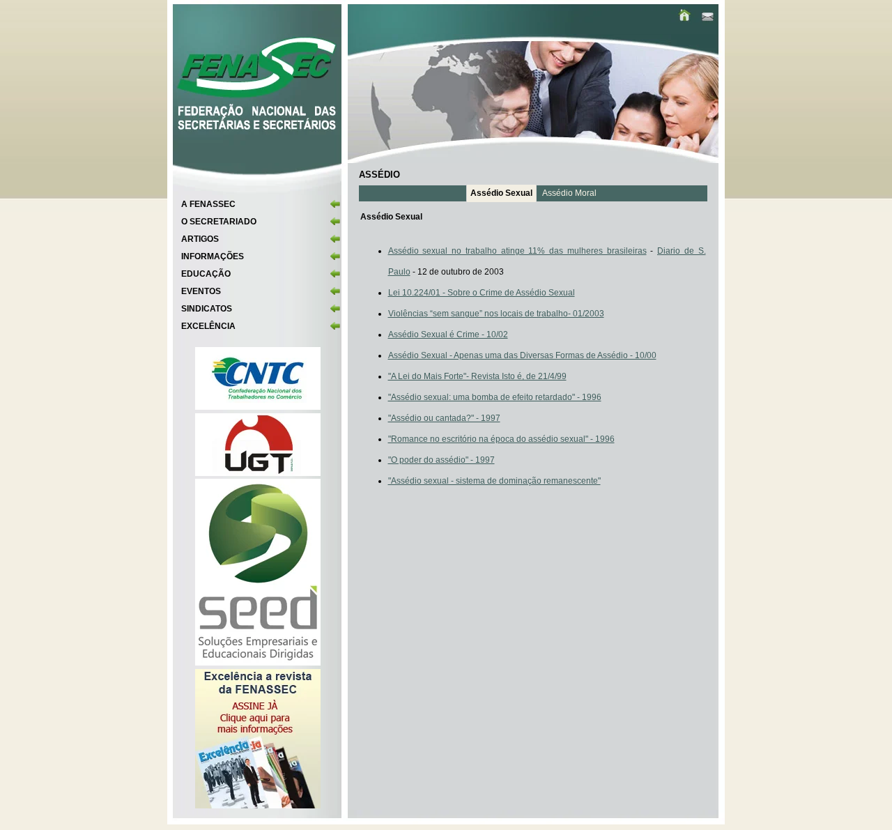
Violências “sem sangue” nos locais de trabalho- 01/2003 (496, 313)
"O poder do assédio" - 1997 (441, 460)
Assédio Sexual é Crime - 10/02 (448, 334)
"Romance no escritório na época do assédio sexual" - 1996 (501, 439)
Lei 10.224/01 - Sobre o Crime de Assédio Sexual (481, 293)
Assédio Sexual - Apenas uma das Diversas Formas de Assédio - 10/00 (522, 355)
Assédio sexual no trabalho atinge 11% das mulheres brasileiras (517, 251)
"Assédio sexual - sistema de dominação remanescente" (494, 481)
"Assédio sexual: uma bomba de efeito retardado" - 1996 (494, 397)
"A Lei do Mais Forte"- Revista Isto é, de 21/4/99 (477, 376)
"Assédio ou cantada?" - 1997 (444, 418)
